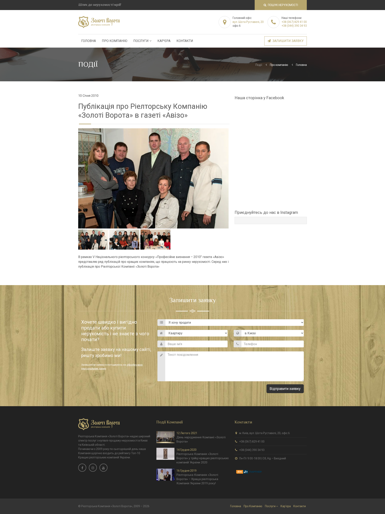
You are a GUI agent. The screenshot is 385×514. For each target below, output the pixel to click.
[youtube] (103, 468)
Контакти (184, 41)
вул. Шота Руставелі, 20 (248, 21)
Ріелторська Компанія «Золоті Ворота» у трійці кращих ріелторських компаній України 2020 (202, 458)
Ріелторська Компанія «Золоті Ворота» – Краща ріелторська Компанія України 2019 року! (197, 479)
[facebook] (82, 468)
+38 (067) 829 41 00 (294, 21)
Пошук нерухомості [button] (282, 5)
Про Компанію (114, 41)
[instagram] (93, 468)
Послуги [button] (141, 41)
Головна (88, 41)
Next (235, 178)
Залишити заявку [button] (288, 41)
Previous (72, 178)
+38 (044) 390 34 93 (294, 25)
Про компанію (279, 64)
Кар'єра (163, 41)
